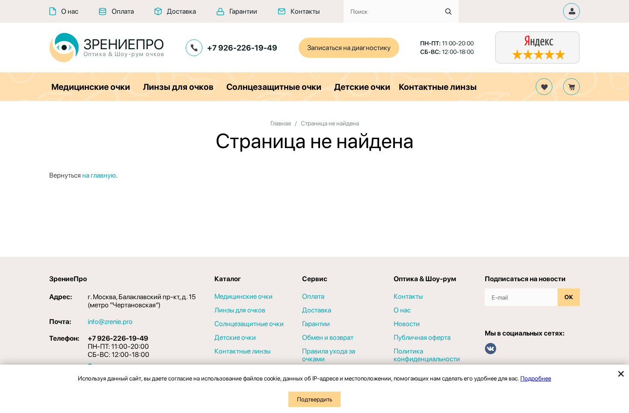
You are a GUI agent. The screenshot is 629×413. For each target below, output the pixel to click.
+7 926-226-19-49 (242, 47)
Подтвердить (314, 399)
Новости (407, 324)
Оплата (123, 11)
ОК (568, 297)
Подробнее (535, 378)
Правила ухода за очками (328, 355)
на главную (99, 175)
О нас (69, 11)
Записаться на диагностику (349, 48)
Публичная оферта (422, 338)
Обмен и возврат (327, 338)
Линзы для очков (178, 87)
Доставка (181, 11)
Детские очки (362, 87)
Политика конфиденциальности (427, 355)
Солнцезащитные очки (273, 87)
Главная (280, 123)
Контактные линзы (438, 87)
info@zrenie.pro (110, 322)
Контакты (305, 11)
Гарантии (243, 11)
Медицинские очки (90, 87)
